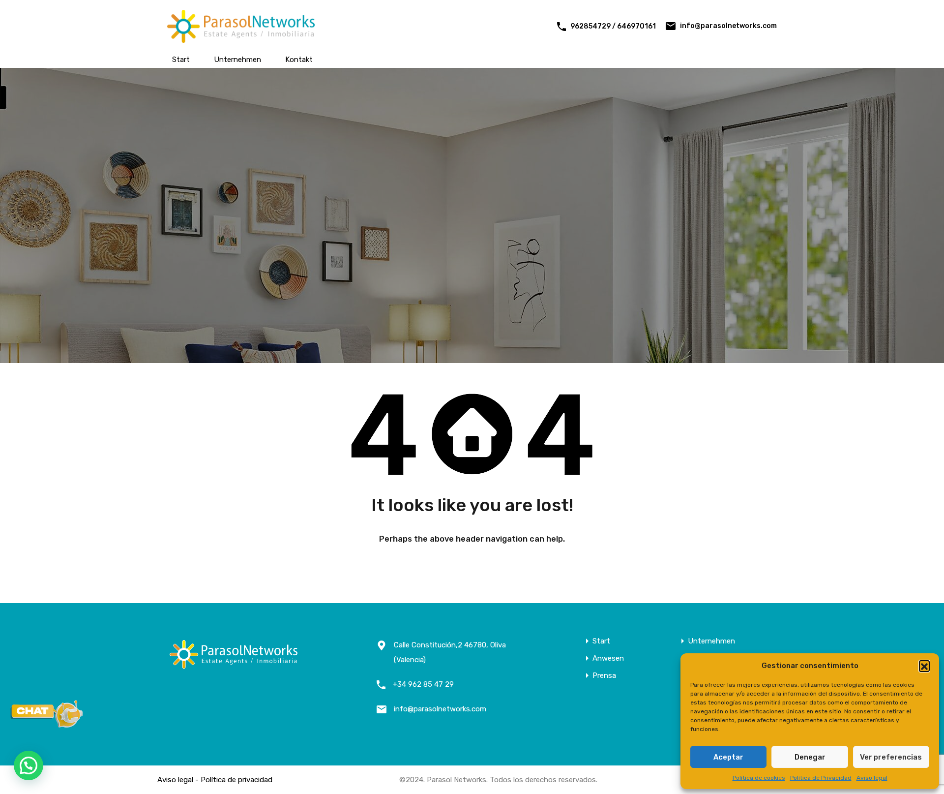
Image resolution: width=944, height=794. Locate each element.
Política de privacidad (236, 779)
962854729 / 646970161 (613, 26)
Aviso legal (871, 777)
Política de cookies (759, 777)
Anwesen (608, 658)
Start (181, 59)
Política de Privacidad (821, 777)
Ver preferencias (891, 757)
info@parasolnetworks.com (728, 26)
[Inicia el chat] (47, 724)
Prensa (604, 675)
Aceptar (728, 757)
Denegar (810, 757)
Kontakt (299, 59)
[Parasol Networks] (241, 38)
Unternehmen (237, 59)
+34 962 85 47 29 (423, 684)
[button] (924, 666)
